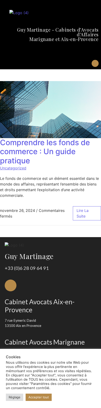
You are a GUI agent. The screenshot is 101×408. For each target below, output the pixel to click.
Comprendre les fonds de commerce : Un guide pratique (45, 151)
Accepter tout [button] (38, 397)
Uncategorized (13, 168)
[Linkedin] (95, 63)
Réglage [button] (14, 397)
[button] (95, 50)
